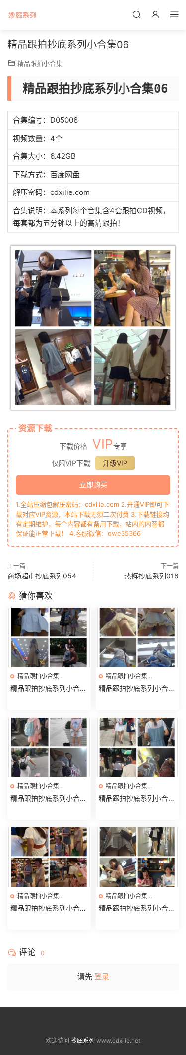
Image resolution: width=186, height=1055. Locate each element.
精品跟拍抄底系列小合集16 (48, 688)
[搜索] (136, 14)
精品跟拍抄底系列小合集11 (137, 908)
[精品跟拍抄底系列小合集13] (137, 747)
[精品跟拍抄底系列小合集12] (49, 857)
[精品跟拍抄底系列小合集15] (137, 637)
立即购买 (93, 484)
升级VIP (115, 463)
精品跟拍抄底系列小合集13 (137, 798)
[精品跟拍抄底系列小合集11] (137, 857)
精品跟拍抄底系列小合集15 (137, 688)
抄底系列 (22, 15)
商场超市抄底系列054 (41, 576)
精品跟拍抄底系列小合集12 (48, 908)
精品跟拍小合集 (39, 63)
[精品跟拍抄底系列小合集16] (49, 637)
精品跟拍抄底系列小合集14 (48, 798)
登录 (101, 976)
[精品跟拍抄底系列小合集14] (49, 747)
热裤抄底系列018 (151, 576)
